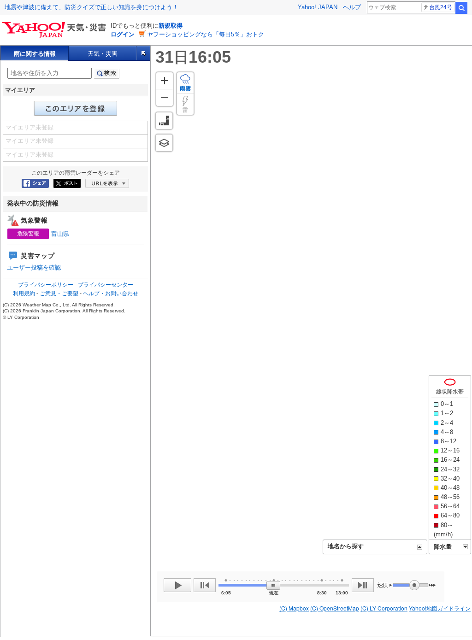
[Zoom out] (164, 97)
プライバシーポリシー (45, 285)
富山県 (60, 233)
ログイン (123, 34)
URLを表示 (107, 183)
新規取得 (171, 25)
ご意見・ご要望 (59, 293)
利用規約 (24, 293)
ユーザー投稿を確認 (34, 267)
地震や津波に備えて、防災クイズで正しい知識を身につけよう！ (91, 7)
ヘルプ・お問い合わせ (110, 293)
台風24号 (440, 7)
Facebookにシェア (35, 183)
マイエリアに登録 (76, 108)
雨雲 (185, 88)
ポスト (67, 183)
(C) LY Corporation (383, 608)
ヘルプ (352, 7)
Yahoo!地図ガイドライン (440, 608)
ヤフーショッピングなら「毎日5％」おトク (205, 34)
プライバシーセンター (105, 285)
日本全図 (164, 120)
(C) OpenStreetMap (334, 608)
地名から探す (346, 546)
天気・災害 (103, 53)
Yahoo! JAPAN (317, 7)
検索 (461, 8)
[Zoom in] (164, 80)
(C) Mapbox (294, 608)
